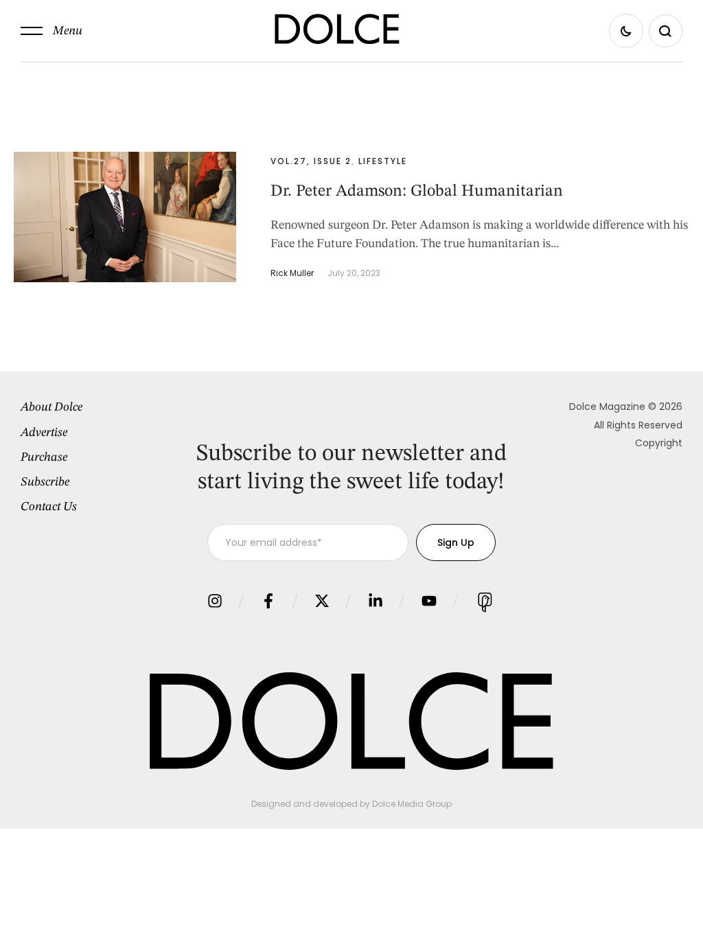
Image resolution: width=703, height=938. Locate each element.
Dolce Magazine (607, 406)
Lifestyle (382, 161)
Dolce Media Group (412, 804)
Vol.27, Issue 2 (311, 161)
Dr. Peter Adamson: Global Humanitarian (416, 191)
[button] (51, 31)
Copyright (658, 443)
